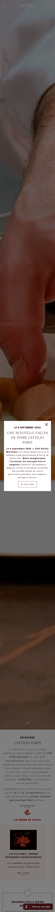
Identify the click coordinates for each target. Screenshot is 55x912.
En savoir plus (27, 484)
